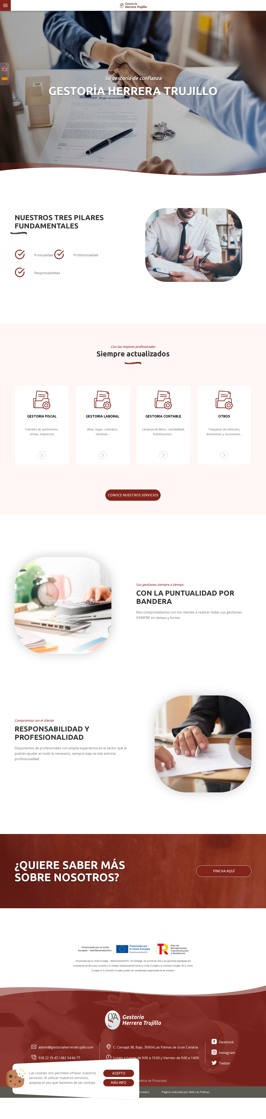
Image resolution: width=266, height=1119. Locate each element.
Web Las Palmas (199, 1092)
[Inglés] (4, 69)
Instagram (227, 1052)
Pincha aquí (224, 871)
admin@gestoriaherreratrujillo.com (65, 1047)
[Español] (4, 78)
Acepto (118, 1073)
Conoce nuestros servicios (133, 495)
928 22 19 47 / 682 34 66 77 (59, 1058)
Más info (118, 1082)
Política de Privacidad (152, 1080)
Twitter (224, 1063)
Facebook (226, 1042)
